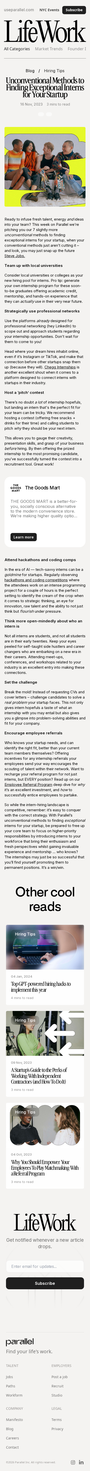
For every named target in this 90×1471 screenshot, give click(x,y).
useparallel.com (19, 9)
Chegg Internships (60, 367)
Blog (30, 70)
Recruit (58, 1386)
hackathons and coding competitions (36, 580)
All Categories (17, 49)
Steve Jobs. (14, 255)
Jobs (9, 1376)
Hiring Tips (54, 70)
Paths (10, 1386)
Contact (12, 1447)
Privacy (57, 1428)
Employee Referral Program (28, 784)
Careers (12, 1438)
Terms (57, 1419)
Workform (14, 1395)
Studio (57, 1395)
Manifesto (14, 1419)
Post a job (60, 1376)
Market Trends (49, 49)
